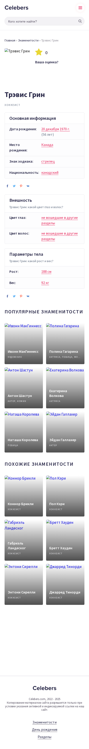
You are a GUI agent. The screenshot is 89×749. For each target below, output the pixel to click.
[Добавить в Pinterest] (21, 186)
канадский (49, 172)
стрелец (48, 161)
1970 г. (65, 129)
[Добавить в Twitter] (14, 186)
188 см (46, 271)
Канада (47, 144)
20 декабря (50, 129)
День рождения (44, 729)
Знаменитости (28, 40)
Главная (10, 40)
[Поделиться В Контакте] (28, 186)
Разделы (44, 736)
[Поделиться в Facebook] (7, 186)
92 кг (45, 282)
